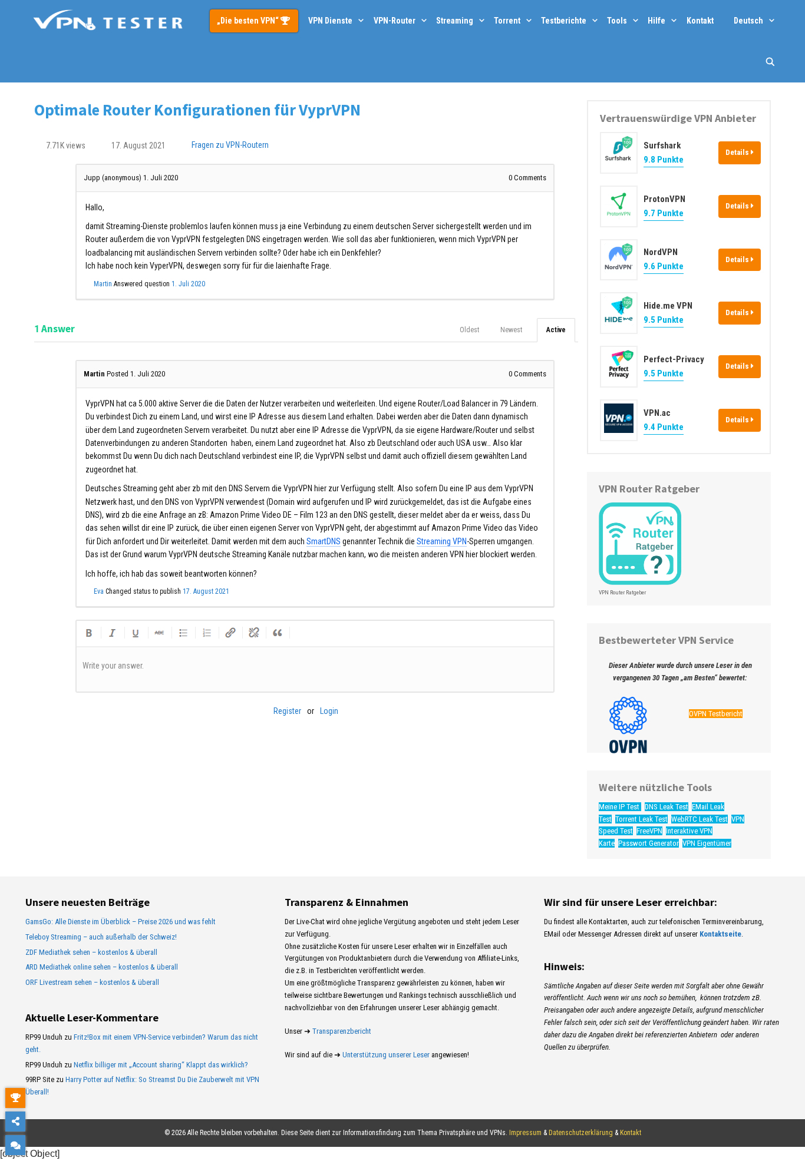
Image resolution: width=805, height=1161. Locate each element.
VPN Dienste (330, 20)
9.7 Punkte (664, 213)
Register (287, 711)
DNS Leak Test (666, 806)
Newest (511, 330)
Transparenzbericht (341, 1031)
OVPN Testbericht (716, 713)
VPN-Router (394, 20)
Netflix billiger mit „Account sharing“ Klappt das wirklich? (161, 1064)
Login (329, 711)
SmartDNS (323, 541)
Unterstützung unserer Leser (386, 1054)
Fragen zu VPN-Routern (230, 145)
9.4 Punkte (664, 427)
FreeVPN (649, 830)
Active (556, 330)
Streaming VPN (442, 541)
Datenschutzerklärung (581, 1133)
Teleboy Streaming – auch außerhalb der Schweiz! (101, 936)
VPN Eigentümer (706, 843)
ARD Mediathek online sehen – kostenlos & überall (101, 966)
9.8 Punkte (664, 159)
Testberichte (563, 20)
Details (738, 152)
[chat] (15, 1145)
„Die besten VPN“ (249, 20)
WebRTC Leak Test (699, 819)
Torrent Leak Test (641, 819)
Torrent (507, 20)
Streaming (454, 20)
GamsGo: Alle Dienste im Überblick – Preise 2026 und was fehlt (120, 921)
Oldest (469, 330)
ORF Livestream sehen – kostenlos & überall (92, 982)
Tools (617, 20)
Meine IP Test (620, 806)
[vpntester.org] (107, 20)
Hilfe (656, 20)
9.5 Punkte (664, 320)
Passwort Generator (648, 843)
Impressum (525, 1133)
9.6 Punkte (664, 266)
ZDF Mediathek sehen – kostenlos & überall (91, 952)
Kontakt (700, 20)
